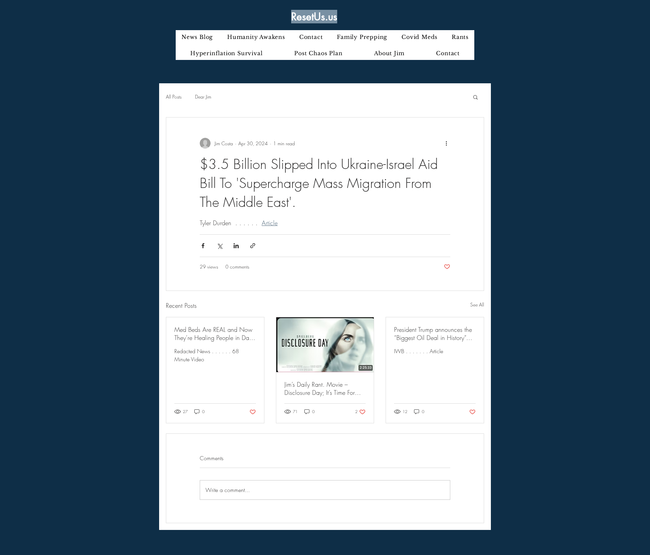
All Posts (173, 96)
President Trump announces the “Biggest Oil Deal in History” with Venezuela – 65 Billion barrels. (433, 333)
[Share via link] (253, 245)
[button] (475, 97)
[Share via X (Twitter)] (219, 245)
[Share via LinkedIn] (236, 245)
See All (477, 304)
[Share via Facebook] (203, 245)
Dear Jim (203, 96)
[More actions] (446, 143)
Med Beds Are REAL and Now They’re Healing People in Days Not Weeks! (214, 333)
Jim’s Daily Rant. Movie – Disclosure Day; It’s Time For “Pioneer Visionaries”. (319, 388)
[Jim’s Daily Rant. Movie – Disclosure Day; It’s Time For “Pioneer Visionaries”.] (325, 344)
